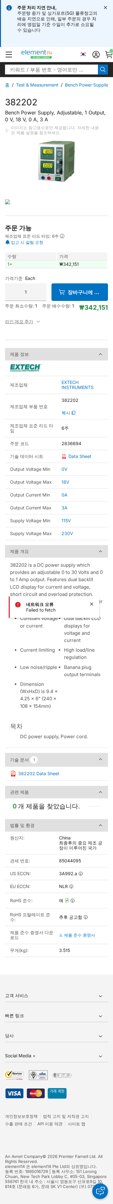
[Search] (103, 70)
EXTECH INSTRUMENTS (78, 385)
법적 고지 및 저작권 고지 (66, 1116)
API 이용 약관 (49, 1123)
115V (66, 520)
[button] (9, 54)
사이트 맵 (76, 1123)
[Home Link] (48, 54)
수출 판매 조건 (18, 1123)
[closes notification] (105, 7)
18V (65, 482)
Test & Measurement (37, 84)
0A (64, 494)
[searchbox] (51, 70)
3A (64, 507)
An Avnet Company (23, 1156)
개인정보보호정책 (21, 1116)
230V (67, 533)
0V (64, 469)
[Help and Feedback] (100, 1191)
